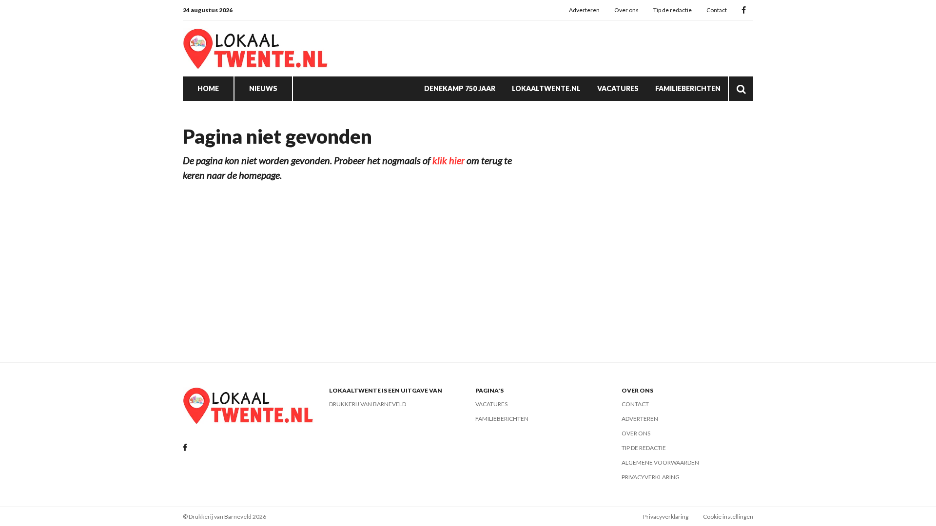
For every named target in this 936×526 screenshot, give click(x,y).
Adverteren (584, 10)
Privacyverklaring (651, 477)
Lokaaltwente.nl (546, 88)
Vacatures (618, 88)
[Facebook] (743, 10)
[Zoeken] (741, 88)
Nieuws (263, 88)
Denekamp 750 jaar (459, 88)
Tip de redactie (672, 10)
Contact (716, 10)
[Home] (256, 48)
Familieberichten (688, 88)
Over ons (626, 10)
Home (208, 88)
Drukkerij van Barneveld (367, 404)
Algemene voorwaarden (660, 462)
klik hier (448, 160)
